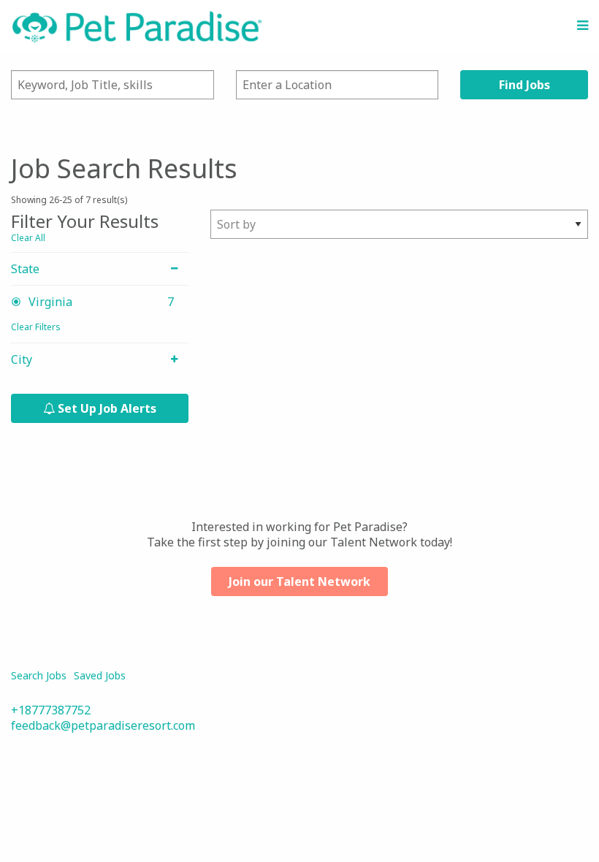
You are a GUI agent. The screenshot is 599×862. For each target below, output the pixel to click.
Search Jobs (38, 675)
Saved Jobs (100, 675)
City (21, 359)
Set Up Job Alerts (105, 408)
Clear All (28, 238)
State (25, 269)
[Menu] (582, 26)
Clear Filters (36, 327)
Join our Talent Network (299, 581)
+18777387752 (51, 710)
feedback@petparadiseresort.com (103, 725)
